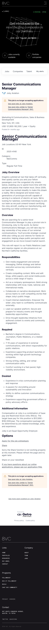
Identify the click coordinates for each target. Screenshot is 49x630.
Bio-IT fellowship (9, 581)
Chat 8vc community (9, 587)
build (4, 584)
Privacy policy (19, 520)
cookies (12, 599)
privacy (5, 599)
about (26, 552)
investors (13, 619)
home (3, 552)
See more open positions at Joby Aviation (24, 499)
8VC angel (6, 561)
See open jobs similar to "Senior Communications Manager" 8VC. (21, 108)
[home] (5, 3)
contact (5, 564)
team (26, 555)
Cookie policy (30, 520)
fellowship (6, 577)
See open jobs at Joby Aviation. (20, 104)
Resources (6, 558)
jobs (7, 71)
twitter (5, 619)
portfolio (6, 555)
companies (18, 71)
